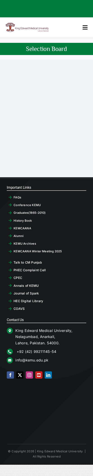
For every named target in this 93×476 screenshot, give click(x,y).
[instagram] (29, 375)
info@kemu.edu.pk (31, 360)
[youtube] (38, 375)
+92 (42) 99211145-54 (35, 351)
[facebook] (10, 375)
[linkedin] (48, 375)
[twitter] (19, 375)
